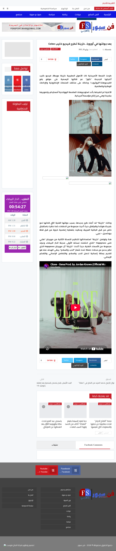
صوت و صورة (35, 14)
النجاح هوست (11, 545)
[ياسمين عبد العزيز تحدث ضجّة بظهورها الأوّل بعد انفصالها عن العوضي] (50, 410)
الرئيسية (107, 14)
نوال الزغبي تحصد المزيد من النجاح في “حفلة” (96, 383)
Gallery (55, 49)
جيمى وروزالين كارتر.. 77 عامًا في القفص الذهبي (75, 3)
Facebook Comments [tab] (93, 445)
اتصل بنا (75, 8)
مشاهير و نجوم (45, 49)
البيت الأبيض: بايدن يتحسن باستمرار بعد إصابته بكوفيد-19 (54, 384)
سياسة (52, 14)
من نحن (86, 8)
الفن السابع (93, 14)
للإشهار (64, 8)
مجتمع (19, 14)
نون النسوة (67, 500)
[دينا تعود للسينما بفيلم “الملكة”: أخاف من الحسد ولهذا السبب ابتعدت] (75, 410)
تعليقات (55, 445)
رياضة (64, 14)
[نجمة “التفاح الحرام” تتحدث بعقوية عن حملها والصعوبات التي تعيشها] (100, 410)
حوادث (78, 14)
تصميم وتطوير (28, 545)
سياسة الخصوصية (49, 8)
